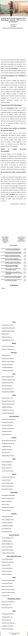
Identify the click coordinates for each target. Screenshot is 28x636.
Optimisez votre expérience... (8, 562)
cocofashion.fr (14, 24)
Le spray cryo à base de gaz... (8, 601)
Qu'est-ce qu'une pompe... (7, 546)
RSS (18, 633)
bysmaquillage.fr (11, 108)
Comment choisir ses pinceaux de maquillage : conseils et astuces (21, 238)
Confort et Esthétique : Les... (8, 537)
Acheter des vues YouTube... (8, 382)
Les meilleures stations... (7, 431)
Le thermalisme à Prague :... (8, 422)
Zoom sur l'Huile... (6, 504)
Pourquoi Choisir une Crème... (8, 403)
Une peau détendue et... (7, 531)
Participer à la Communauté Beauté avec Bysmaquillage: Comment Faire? (13, 262)
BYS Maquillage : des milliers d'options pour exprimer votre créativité (5, 239)
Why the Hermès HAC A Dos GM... (9, 440)
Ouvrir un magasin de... (7, 619)
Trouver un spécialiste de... (7, 568)
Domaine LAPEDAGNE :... (7, 461)
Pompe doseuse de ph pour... (8, 549)
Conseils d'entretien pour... (7, 543)
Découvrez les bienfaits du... (8, 628)
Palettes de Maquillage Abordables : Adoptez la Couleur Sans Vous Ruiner (13, 256)
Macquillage (13, 26)
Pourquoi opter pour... (6, 355)
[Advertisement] (14, 43)
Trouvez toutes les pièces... (7, 559)
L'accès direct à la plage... (7, 583)
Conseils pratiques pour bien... (8, 455)
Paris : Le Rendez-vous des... (8, 519)
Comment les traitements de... (8, 428)
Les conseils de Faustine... (7, 364)
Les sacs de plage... (6, 595)
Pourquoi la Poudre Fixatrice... (8, 498)
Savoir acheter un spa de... (7, 489)
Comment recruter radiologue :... (9, 622)
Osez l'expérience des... (7, 528)
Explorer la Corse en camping (8, 589)
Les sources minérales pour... (8, 346)
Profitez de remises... (6, 480)
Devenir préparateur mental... (8, 376)
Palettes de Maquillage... (7, 501)
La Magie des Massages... (7, 522)
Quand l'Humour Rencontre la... (8, 327)
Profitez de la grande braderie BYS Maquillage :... (13, 28)
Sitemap (3, 288)
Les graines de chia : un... (7, 616)
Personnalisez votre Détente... (8, 391)
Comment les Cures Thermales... (9, 419)
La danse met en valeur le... (8, 370)
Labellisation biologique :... (7, 407)
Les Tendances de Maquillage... (8, 495)
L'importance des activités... (8, 625)
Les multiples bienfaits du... (7, 367)
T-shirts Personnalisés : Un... (8, 388)
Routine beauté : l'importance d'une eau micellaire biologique (13, 269)
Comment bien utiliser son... (8, 486)
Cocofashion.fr (14, 633)
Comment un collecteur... (7, 574)
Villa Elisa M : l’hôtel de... (7, 464)
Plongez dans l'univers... (7, 337)
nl (15, 634)
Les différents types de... (7, 540)
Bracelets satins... (5, 333)
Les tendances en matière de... (8, 477)
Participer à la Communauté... (8, 507)
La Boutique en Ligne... (7, 446)
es (14, 634)
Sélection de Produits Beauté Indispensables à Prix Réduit (12, 266)
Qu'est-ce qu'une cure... (7, 434)
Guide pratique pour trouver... (8, 339)
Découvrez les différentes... (7, 425)
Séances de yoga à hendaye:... (8, 361)
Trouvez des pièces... (6, 565)
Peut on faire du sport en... (7, 607)
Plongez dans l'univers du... (8, 586)
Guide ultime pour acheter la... (8, 358)
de (12, 634)
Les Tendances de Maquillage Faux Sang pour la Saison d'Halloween (13, 249)
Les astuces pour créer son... (8, 410)
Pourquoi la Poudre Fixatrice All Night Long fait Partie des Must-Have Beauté (13, 253)
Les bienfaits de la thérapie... (8, 613)
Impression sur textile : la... (7, 449)
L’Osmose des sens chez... (7, 516)
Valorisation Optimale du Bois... (8, 330)
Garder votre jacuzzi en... (7, 571)
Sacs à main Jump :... (6, 452)
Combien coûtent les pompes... (8, 552)
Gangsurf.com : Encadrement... (8, 580)
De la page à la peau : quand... (8, 400)
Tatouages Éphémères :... (7, 385)
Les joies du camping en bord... (8, 592)
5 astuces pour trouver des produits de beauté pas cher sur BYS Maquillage (13, 277)
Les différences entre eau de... (8, 443)
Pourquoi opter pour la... (7, 467)
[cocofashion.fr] (14, 8)
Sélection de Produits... (7, 510)
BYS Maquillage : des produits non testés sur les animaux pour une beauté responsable (14, 272)
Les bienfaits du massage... (8, 525)
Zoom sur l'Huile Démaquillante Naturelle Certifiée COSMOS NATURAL (13, 259)
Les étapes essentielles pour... (8, 413)
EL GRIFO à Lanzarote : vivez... (8, 379)
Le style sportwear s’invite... (8, 324)
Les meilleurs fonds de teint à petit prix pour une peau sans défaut (13, 280)
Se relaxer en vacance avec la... (8, 349)
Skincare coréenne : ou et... (8, 397)
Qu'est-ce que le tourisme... (8, 470)
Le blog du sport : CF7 (6, 604)
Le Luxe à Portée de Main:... (8, 483)
